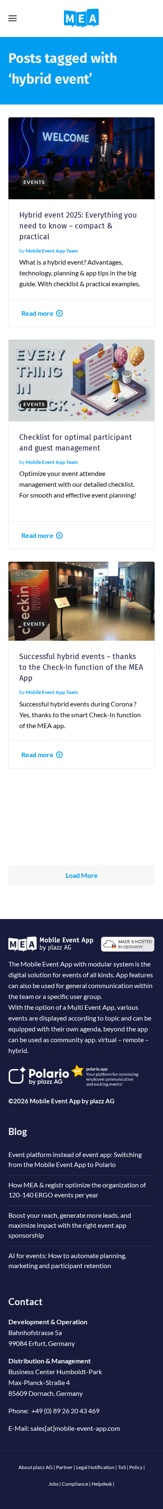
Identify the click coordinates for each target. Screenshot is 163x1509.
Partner (64, 1467)
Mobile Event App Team (51, 251)
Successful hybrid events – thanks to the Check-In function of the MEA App (81, 667)
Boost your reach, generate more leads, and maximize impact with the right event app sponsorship (69, 1225)
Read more (37, 313)
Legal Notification (95, 1467)
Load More (82, 875)
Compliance (75, 1484)
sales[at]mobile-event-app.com (75, 1428)
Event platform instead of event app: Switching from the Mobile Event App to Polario (75, 1159)
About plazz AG (35, 1467)
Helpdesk (102, 1484)
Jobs (53, 1484)
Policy (136, 1467)
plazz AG (102, 1101)
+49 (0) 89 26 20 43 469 (65, 1411)
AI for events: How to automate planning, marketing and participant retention (67, 1260)
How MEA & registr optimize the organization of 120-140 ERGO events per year (77, 1190)
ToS (122, 1467)
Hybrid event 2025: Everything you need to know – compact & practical (78, 226)
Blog (17, 1131)
